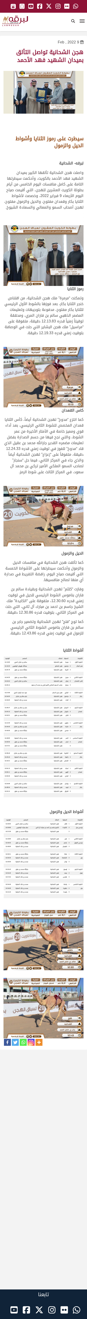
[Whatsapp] (23, 1042)
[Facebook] (7, 1042)
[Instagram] (31, 1042)
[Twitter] (15, 1042)
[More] (38, 1042)
